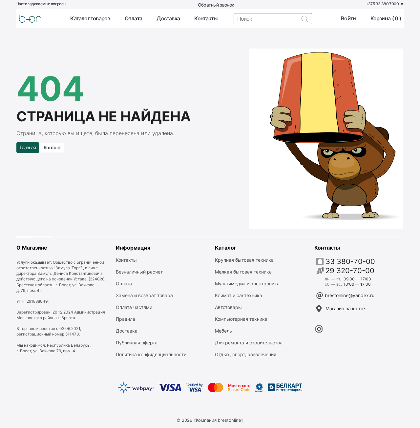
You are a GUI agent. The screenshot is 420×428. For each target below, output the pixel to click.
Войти (348, 18)
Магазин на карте (345, 308)
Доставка (168, 18)
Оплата (133, 18)
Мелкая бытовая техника (243, 272)
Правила (125, 319)
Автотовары (228, 307)
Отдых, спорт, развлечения (245, 354)
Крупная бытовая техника (244, 260)
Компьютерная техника (241, 319)
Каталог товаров (90, 18)
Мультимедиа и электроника (247, 283)
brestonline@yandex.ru (349, 295)
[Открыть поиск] (304, 19)
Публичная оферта (137, 342)
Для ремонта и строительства (249, 342)
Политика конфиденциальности (151, 354)
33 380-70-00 (350, 261)
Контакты (206, 18)
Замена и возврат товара (144, 295)
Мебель (223, 331)
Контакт (52, 147)
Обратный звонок (216, 5)
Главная (28, 147)
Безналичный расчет (139, 272)
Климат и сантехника (238, 295)
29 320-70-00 (350, 270)
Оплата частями (134, 307)
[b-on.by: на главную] (30, 19)
